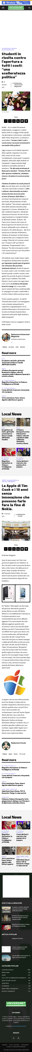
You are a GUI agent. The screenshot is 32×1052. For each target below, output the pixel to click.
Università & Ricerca (8, 50)
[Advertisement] (16, 27)
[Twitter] (10, 121)
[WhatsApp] (14, 121)
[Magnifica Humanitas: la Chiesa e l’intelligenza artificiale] (9, 452)
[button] (3, 7)
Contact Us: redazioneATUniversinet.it (16, 1046)
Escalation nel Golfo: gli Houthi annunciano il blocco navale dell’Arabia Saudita (13, 362)
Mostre (4, 368)
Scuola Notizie (6, 48)
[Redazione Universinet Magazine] (6, 338)
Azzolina (11, 347)
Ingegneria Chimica (17, 938)
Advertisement (25, 1045)
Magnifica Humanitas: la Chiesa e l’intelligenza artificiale (7, 465)
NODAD (22, 347)
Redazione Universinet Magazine (18, 84)
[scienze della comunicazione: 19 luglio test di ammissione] (6, 958)
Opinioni (4, 396)
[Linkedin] (18, 121)
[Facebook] (6, 121)
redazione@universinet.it (19, 1026)
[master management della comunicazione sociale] (6, 949)
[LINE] (26, 121)
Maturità (14, 48)
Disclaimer (4, 1045)
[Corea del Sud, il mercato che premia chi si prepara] (23, 452)
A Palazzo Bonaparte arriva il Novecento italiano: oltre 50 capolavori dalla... (20, 917)
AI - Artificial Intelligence (8, 380)
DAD (17, 347)
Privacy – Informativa (14, 1045)
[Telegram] (22, 121)
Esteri (3, 359)
